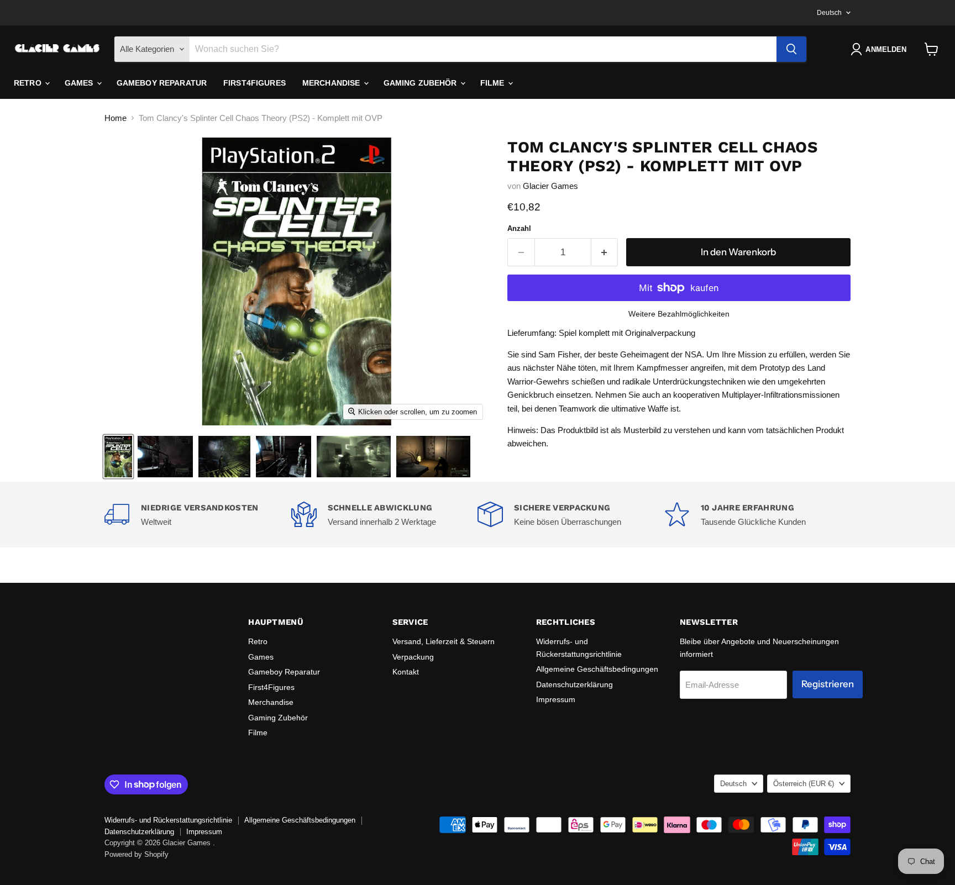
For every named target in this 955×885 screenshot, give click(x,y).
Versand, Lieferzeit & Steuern (443, 641)
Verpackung (413, 656)
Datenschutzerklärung (574, 684)
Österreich (803, 783)
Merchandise (332, 82)
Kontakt (405, 671)
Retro (29, 82)
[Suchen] (791, 49)
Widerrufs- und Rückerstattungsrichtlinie (168, 820)
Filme (493, 82)
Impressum (555, 699)
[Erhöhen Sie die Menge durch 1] (604, 252)
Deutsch (829, 13)
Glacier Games (550, 186)
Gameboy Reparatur (162, 82)
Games (80, 82)
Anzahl (519, 228)
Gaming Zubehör (421, 82)
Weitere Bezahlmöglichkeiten (679, 313)
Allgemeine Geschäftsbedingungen (597, 669)
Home (115, 118)
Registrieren (827, 683)
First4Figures (254, 82)
